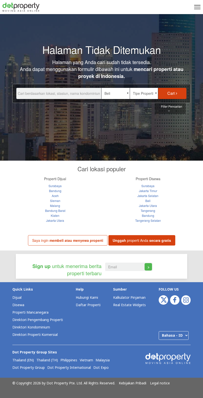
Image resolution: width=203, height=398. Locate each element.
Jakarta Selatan (147, 196)
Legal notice (160, 383)
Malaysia (103, 360)
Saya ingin (67, 240)
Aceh (55, 196)
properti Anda (142, 240)
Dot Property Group (28, 367)
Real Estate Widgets (129, 305)
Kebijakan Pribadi (132, 383)
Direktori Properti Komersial (35, 334)
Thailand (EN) (23, 360)
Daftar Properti (88, 305)
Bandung (55, 191)
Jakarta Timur (148, 191)
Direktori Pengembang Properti (37, 320)
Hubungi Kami (87, 297)
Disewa (18, 305)
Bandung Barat (55, 210)
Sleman (55, 201)
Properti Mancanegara (30, 312)
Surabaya (55, 186)
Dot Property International (69, 367)
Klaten (55, 215)
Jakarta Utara (55, 220)
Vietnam (86, 360)
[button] (196, 6)
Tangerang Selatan (148, 220)
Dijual (17, 297)
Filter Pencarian (171, 106)
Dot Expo (101, 367)
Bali (148, 201)
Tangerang (148, 210)
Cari (171, 93)
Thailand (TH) (47, 360)
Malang (55, 205)
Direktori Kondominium (31, 327)
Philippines (68, 360)
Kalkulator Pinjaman (129, 297)
